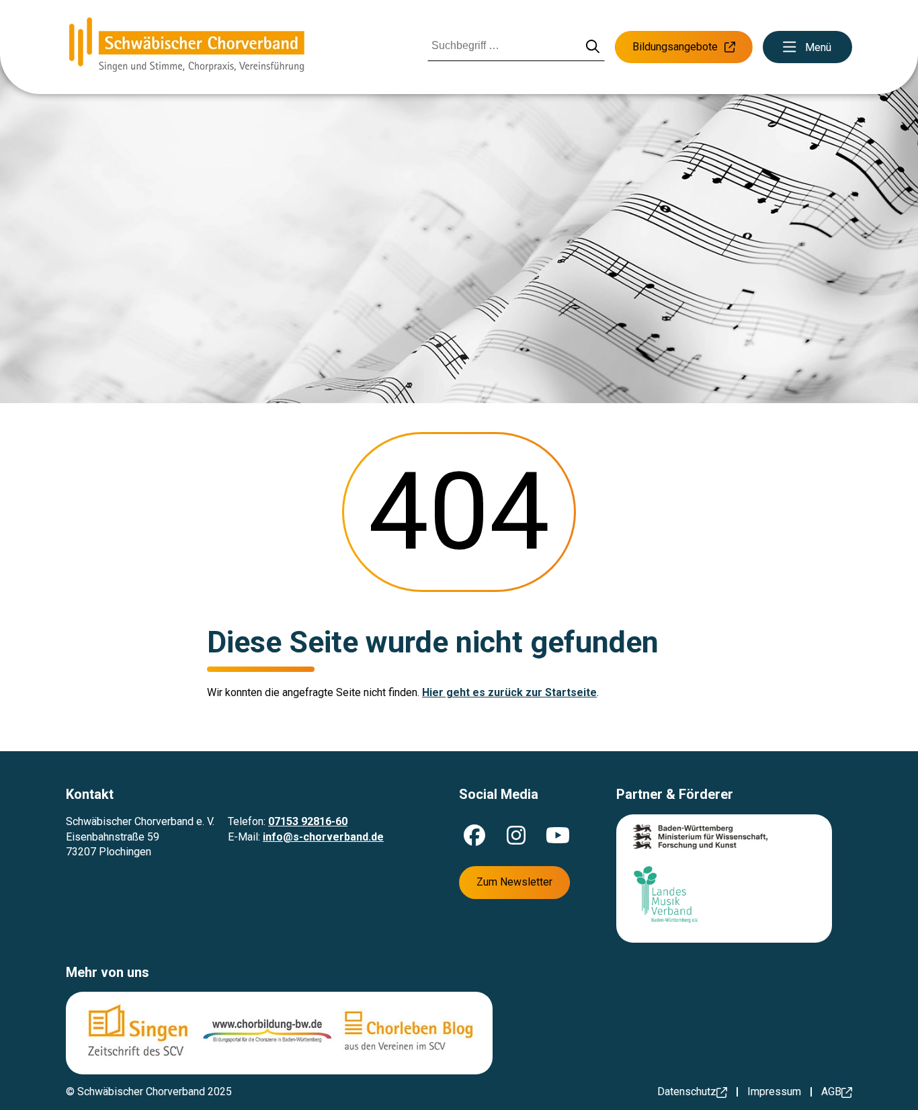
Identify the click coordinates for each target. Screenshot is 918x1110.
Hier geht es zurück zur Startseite (509, 692)
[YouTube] (557, 835)
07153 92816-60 (307, 821)
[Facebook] (474, 835)
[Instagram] (516, 835)
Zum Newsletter (514, 882)
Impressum (774, 1091)
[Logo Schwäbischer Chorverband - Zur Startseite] (187, 47)
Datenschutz (686, 1091)
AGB (831, 1091)
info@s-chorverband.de (323, 836)
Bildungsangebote (675, 46)
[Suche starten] (593, 47)
